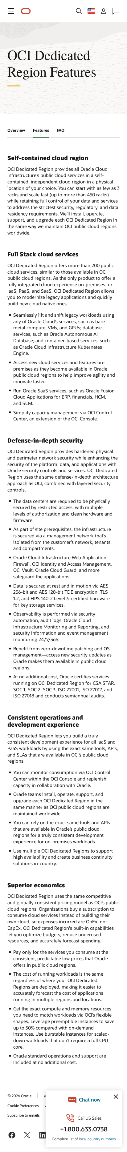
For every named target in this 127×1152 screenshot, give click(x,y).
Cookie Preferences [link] (23, 1105)
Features (41, 130)
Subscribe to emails (23, 1115)
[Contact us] (116, 11)
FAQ (60, 130)
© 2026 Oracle (19, 1095)
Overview (16, 130)
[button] (11, 11)
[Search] (79, 11)
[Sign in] (103, 11)
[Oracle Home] (26, 11)
